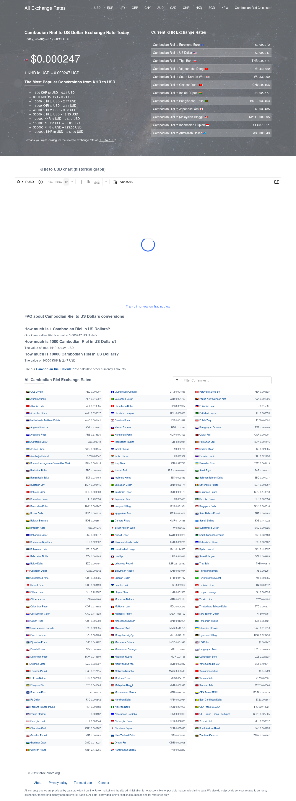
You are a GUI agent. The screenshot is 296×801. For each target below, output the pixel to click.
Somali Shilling (206, 520)
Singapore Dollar (208, 506)
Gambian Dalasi (38, 742)
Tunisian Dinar (206, 585)
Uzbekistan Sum (208, 656)
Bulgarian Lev (37, 484)
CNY (148, 7)
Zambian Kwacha (208, 735)
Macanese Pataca (124, 642)
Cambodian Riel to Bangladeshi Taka (179, 101)
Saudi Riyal (205, 470)
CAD (173, 7)
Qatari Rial (204, 434)
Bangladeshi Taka (39, 477)
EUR (110, 7)
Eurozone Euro (38, 692)
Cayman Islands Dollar (126, 542)
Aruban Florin (37, 449)
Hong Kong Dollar (123, 406)
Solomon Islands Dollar (211, 477)
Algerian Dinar (37, 663)
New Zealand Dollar (124, 735)
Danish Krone (37, 649)
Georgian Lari (37, 721)
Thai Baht (204, 563)
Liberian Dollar (122, 577)
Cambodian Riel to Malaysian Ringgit (178, 117)
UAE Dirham (36, 391)
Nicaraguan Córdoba (125, 713)
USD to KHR (106, 140)
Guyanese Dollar (123, 398)
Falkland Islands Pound (42, 706)
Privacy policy (58, 782)
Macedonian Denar (124, 620)
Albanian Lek (37, 406)
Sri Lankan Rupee (124, 570)
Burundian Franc (39, 499)
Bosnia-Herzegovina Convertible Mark (50, 463)
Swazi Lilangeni (207, 556)
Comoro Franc (122, 520)
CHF (186, 7)
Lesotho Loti (121, 585)
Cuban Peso (36, 620)
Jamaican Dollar (123, 484)
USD (97, 7)
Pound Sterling (38, 713)
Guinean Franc (38, 749)
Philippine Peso (207, 406)
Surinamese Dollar (209, 527)
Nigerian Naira (122, 706)
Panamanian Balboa (125, 749)
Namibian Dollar (122, 699)
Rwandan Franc (207, 463)
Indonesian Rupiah (124, 441)
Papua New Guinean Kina (212, 398)
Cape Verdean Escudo (42, 628)
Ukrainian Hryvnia (208, 628)
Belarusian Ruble (39, 556)
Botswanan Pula (38, 549)
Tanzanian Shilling (208, 620)
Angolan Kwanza (39, 427)
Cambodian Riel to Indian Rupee (175, 92)
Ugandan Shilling (208, 635)
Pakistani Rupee (207, 413)
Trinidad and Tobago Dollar (213, 606)
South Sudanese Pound (211, 534)
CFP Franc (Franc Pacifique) (214, 713)
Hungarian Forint (123, 434)
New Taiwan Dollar (209, 613)
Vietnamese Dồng (208, 671)
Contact (103, 782)
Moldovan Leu (122, 606)
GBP (135, 7)
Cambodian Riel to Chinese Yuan (176, 84)
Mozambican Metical (125, 692)
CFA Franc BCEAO (209, 706)
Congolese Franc (39, 577)
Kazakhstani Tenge (124, 549)
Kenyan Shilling (122, 506)
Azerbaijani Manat (39, 456)
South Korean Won (124, 527)
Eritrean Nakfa (38, 678)
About (38, 782)
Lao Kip (118, 556)
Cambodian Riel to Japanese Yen (176, 109)
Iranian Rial (120, 470)
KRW (224, 7)
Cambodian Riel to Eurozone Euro (177, 44)
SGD (211, 7)
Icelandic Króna (122, 477)
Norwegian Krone (123, 721)
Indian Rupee (121, 456)
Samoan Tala (206, 685)
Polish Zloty (205, 420)
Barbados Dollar (38, 470)
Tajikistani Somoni (208, 570)
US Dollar (204, 642)
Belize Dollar (36, 563)
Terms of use (83, 782)
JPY (122, 7)
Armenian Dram (38, 413)
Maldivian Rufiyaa (123, 663)
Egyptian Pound (38, 671)
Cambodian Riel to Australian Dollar (178, 133)
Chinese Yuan (37, 599)
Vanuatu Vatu (206, 678)
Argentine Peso (38, 434)
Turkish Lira (205, 599)
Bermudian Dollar (39, 506)
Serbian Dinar (206, 449)
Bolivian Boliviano (39, 520)
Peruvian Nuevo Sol (209, 391)
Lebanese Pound (123, 563)
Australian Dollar (38, 441)
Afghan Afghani (38, 398)
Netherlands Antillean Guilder (45, 420)
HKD (199, 7)
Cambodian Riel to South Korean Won (179, 76)
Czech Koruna (38, 635)
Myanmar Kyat (122, 628)
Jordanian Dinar (123, 491)
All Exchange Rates (45, 7)
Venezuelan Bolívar (209, 663)
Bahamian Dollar (38, 534)
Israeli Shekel (121, 449)
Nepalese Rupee (123, 728)
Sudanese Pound (208, 491)
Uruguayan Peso (208, 649)
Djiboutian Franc (38, 642)
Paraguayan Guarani (210, 427)
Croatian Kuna (122, 420)
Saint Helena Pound (209, 513)
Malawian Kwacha (124, 671)
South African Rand (209, 728)
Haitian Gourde (122, 427)
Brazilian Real (37, 527)
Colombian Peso (38, 606)
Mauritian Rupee (123, 656)
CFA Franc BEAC (208, 692)
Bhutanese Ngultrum (41, 542)
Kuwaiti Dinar (121, 534)
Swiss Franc (37, 585)
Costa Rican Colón (40, 613)
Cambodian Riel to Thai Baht (173, 60)
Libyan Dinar (121, 592)
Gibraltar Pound (38, 735)
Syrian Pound (206, 549)
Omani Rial (120, 742)
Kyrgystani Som (122, 513)
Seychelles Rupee (208, 484)
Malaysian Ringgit (123, 685)
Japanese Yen (122, 499)
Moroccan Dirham (124, 599)
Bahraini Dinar (37, 491)
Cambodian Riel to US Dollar (173, 52)
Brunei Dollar (37, 513)
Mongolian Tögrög (123, 635)
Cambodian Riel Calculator (253, 7)
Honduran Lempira (124, 413)
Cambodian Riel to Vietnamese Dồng (179, 68)
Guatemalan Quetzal (125, 391)
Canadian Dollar (38, 570)
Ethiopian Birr (37, 685)
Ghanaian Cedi (38, 728)
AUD (160, 7)
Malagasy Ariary (123, 613)
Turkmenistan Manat (210, 577)
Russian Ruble (207, 456)
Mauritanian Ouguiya (125, 649)
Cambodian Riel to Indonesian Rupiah (179, 125)
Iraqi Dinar (120, 463)
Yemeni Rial (205, 721)
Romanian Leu (207, 441)
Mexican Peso (122, 678)
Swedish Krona (207, 499)
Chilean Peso (37, 592)
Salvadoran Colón (208, 542)
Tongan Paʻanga (207, 592)
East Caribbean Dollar (210, 699)
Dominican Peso (38, 656)
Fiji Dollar (35, 699)
